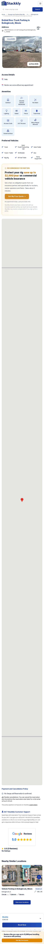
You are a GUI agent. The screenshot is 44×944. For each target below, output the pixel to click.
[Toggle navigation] (40, 3)
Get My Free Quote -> (17, 196)
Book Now (22, 925)
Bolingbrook (34, 14)
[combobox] (16, 9)
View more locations (22, 902)
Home (3, 14)
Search (37, 9)
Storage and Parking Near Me (16, 14)
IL (27, 14)
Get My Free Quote (22, 940)
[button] (5, 877)
